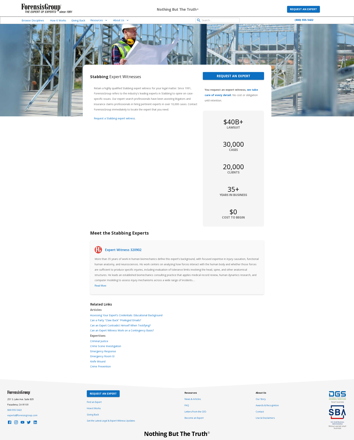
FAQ (187, 405)
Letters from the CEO (195, 411)
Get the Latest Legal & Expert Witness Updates (111, 420)
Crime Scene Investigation (105, 346)
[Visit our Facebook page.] (9, 423)
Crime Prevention (100, 366)
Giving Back (78, 20)
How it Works (94, 408)
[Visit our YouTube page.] (22, 423)
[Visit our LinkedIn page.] (35, 423)
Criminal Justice (99, 341)
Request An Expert (103, 393)
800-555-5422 (14, 410)
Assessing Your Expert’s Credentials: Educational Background (126, 315)
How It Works (58, 20)
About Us (118, 20)
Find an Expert (94, 402)
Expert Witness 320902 (123, 250)
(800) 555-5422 (304, 20)
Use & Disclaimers (265, 417)
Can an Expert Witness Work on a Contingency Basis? (122, 330)
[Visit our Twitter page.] (29, 423)
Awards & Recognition (267, 405)
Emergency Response (103, 351)
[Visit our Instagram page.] (16, 423)
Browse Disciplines (33, 20)
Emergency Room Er (102, 356)
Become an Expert (194, 417)
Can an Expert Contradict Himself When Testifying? (120, 325)
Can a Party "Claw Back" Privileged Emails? (115, 320)
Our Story (261, 399)
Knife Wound (97, 361)
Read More (100, 285)
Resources (96, 20)
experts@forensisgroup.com (22, 415)
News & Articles (193, 399)
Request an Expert (303, 9)
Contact (260, 411)
